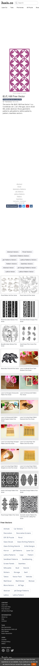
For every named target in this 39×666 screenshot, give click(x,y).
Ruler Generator (7, 633)
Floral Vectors (27, 252)
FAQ (3, 619)
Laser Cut (4, 7)
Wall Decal (7, 581)
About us (4, 617)
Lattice (6, 595)
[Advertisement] (19, 29)
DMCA (3, 643)
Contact (4, 621)
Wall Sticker (20, 581)
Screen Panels (9, 563)
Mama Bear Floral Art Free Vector (10, 368)
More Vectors (9, 585)
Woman (31, 581)
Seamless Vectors (27, 264)
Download (13, 206)
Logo (22, 555)
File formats (20, 7)
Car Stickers (18, 529)
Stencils (26, 568)
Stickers (7, 572)
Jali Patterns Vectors (9, 260)
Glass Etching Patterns (25, 542)
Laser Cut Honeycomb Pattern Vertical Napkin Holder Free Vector (9, 419)
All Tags (21, 585)
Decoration (8, 533)
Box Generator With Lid (9, 629)
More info (15, 102)
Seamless (19, 199)
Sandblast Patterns (11, 559)
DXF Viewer (5, 631)
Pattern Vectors (11, 264)
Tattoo (6, 577)
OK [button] (34, 664)
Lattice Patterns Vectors (28, 260)
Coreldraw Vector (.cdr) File (12, 99)
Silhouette (7, 568)
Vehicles (29, 577)
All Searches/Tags (7, 611)
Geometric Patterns (19, 189)
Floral (19, 186)
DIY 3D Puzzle (9, 537)
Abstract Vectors (12, 252)
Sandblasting (27, 559)
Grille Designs (29, 546)
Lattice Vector (10, 272)
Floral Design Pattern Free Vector (10, 515)
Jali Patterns (19, 191)
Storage (17, 572)
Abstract (19, 184)
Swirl (26, 572)
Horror (6, 550)
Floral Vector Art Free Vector (27, 295)
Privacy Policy (6, 641)
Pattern (19, 196)
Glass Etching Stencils (12, 546)
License (4, 639)
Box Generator (6, 627)
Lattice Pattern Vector (26, 272)
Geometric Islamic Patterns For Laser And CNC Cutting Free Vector (28, 516)
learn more (26, 664)
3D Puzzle (30, 7)
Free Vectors (6, 609)
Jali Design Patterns (21, 591)
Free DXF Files (6, 607)
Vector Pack (17, 577)
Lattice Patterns (19, 194)
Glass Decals (8, 542)
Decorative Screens (23, 533)
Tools (12, 7)
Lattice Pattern (18, 595)
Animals (7, 529)
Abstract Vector (8, 268)
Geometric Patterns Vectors (19, 256)
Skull (17, 568)
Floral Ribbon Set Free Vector (9, 295)
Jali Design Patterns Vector (27, 268)
